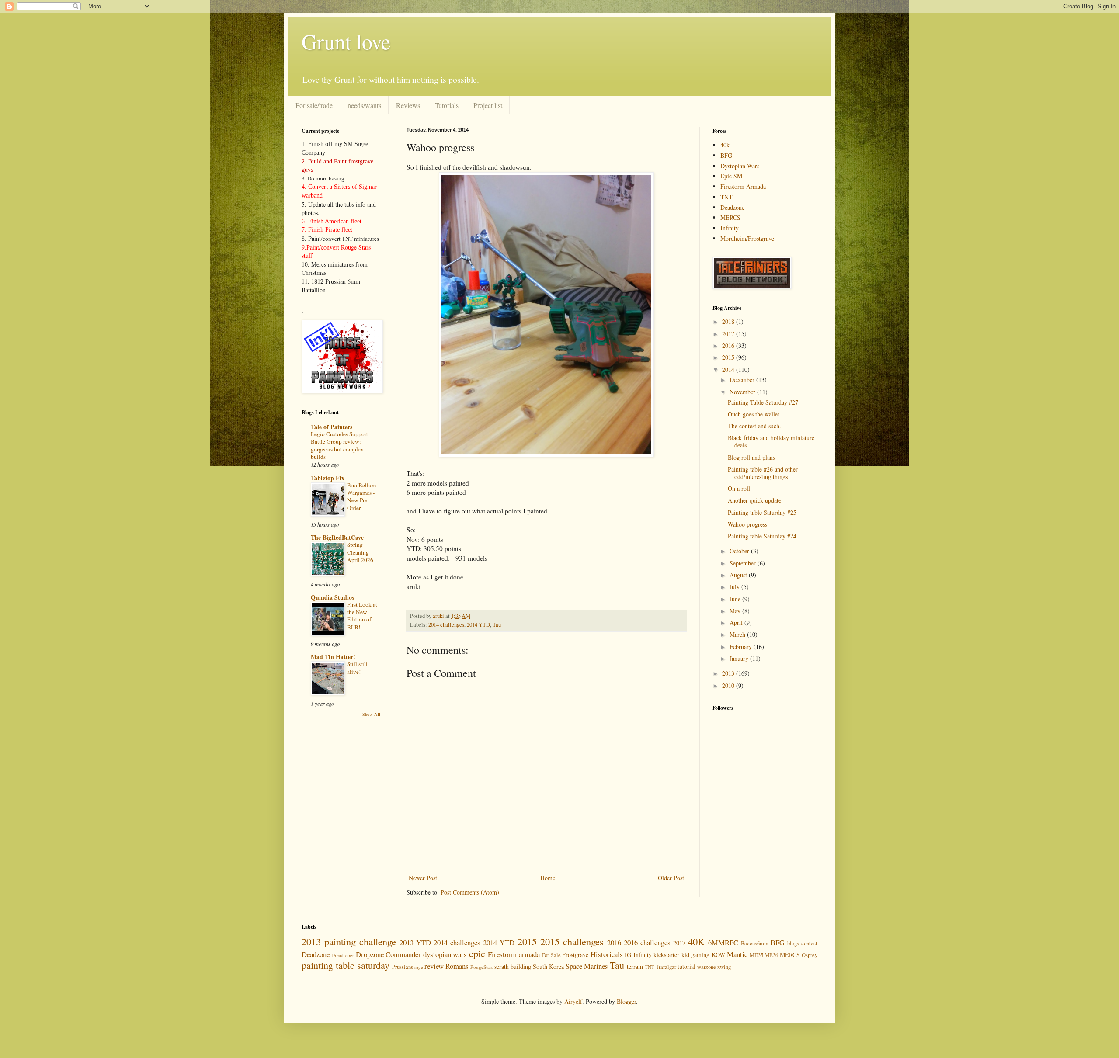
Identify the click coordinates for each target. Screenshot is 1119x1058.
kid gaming (695, 954)
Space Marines (587, 966)
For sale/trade (314, 105)
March (738, 634)
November (743, 392)
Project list (487, 105)
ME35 (756, 955)
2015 (729, 357)
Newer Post (423, 878)
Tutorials (447, 105)
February (742, 646)
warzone (706, 967)
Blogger (626, 1001)
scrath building (512, 966)
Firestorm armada (513, 954)
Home (547, 878)
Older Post (671, 878)
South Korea (548, 966)
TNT (726, 197)
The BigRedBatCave (337, 537)
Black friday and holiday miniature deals (771, 441)
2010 (729, 685)
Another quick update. (755, 500)
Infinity (729, 228)
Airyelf (573, 1001)
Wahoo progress (747, 524)
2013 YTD (415, 942)
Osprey (809, 955)
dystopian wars (445, 954)
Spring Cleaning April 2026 (360, 552)
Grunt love (346, 41)
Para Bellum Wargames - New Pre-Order (361, 496)
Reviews (408, 105)
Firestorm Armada (743, 186)
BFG (726, 155)
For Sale (551, 955)
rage (418, 967)
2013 (729, 673)
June (736, 599)
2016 (729, 345)
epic (477, 953)
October (740, 551)
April (737, 622)
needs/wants (364, 105)
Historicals (607, 954)
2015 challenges (572, 941)
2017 (729, 334)
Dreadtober (342, 955)
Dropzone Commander (388, 954)
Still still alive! (357, 667)
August (739, 575)
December (743, 379)
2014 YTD (478, 624)
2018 (729, 321)
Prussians (402, 967)
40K (696, 941)
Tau (497, 624)
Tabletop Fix (327, 477)
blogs (793, 943)
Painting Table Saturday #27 (763, 402)
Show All (371, 714)
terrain (635, 966)
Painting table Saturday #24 (762, 536)
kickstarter (666, 954)
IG (628, 954)
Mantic (737, 954)
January (740, 658)
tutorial (686, 966)
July (735, 587)
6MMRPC (723, 942)
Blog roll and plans (751, 457)
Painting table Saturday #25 (762, 512)
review (434, 966)
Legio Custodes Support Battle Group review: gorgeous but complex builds (339, 445)
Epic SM (731, 176)
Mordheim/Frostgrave (747, 238)
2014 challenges (446, 624)
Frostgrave (575, 954)
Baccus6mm (754, 943)
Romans (457, 966)
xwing (724, 967)
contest (809, 943)
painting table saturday (345, 964)
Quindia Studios (332, 597)
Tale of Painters (331, 426)
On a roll (739, 488)
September (744, 563)
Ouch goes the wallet (753, 414)
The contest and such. (754, 426)
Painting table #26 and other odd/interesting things (763, 473)
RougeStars (481, 967)
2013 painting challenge (349, 941)
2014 (729, 369)
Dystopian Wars (739, 166)
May (736, 611)
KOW (718, 954)
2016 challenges (647, 942)
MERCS (730, 217)
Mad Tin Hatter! (333, 656)
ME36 (771, 955)
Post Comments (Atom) (470, 892)
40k (725, 145)
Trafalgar (666, 967)
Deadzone (732, 207)
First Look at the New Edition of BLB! (362, 615)
